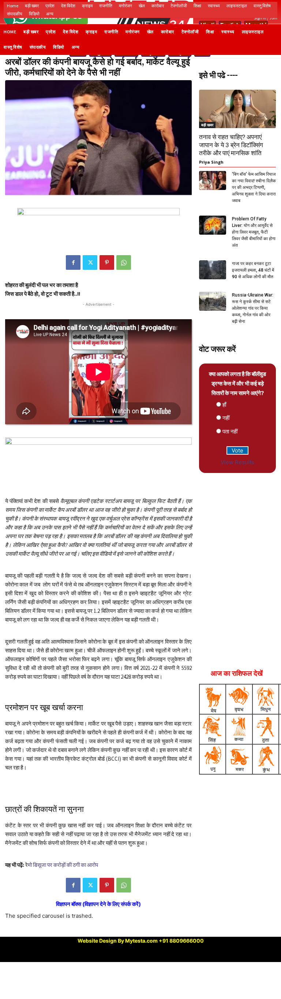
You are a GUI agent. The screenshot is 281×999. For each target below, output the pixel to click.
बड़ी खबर (207, 124)
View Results (237, 462)
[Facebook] (73, 262)
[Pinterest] (107, 262)
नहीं (225, 417)
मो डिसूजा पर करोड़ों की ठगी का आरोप (63, 864)
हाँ (224, 404)
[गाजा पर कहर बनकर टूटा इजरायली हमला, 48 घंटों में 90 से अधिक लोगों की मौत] (212, 269)
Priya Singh (211, 162)
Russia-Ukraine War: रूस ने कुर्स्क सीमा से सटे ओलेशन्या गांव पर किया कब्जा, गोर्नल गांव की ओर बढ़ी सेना (252, 308)
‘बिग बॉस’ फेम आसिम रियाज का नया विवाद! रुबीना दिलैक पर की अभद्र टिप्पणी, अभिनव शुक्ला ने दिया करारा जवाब (254, 187)
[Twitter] (90, 262)
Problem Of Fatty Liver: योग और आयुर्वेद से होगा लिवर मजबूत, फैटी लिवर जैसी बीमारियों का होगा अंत (254, 232)
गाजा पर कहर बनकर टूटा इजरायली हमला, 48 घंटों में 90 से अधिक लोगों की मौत (253, 270)
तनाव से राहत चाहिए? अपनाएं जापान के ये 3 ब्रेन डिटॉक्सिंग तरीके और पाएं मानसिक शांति (231, 145)
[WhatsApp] (123, 262)
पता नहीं (229, 431)
